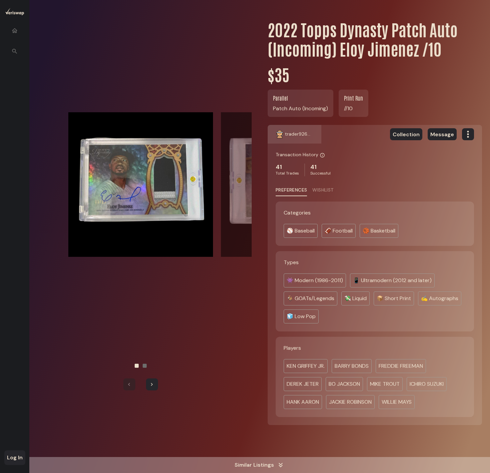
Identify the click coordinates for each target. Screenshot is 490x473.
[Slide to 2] (145, 366)
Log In (15, 457)
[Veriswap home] (14, 13)
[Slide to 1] (137, 366)
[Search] (14, 51)
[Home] (14, 30)
